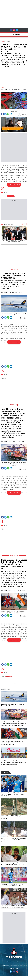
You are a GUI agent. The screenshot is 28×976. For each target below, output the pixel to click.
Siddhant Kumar (11, 588)
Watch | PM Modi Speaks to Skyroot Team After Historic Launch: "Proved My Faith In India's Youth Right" (13, 839)
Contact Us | (13, 961)
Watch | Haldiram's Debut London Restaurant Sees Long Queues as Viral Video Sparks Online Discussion (14, 762)
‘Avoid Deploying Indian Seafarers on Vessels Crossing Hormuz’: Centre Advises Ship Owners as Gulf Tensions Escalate (14, 463)
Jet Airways (4, 378)
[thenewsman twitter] (17, 30)
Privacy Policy (19, 961)
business (7, 41)
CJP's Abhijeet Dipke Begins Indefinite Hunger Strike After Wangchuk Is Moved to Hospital (13, 863)
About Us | (7, 961)
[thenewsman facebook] (11, 30)
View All (24, 224)
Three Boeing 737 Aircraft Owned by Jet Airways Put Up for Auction (12, 705)
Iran (2, 529)
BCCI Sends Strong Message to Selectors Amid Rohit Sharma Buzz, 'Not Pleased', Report (13, 884)
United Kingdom (8, 676)
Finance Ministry (10, 196)
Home (2, 41)
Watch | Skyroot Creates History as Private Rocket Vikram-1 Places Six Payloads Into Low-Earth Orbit (13, 817)
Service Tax (4, 196)
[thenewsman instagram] (14, 30)
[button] (24, 32)
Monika (9, 439)
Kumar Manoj (10, 290)
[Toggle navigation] (1, 34)
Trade (3, 676)
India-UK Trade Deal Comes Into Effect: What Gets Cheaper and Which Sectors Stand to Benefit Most (12, 742)
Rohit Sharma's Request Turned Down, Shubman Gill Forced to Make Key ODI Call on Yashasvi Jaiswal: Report (14, 794)
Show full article (14, 184)
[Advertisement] (14, 14)
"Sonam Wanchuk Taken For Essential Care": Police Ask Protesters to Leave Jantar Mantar (13, 906)
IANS (2, 87)
